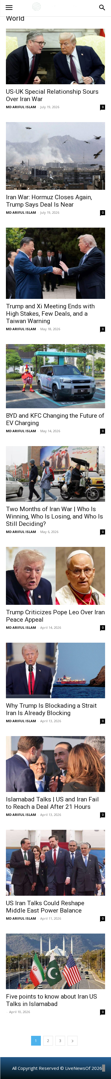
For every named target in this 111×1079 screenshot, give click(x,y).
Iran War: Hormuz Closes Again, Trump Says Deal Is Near (49, 201)
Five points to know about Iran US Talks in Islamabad (51, 1000)
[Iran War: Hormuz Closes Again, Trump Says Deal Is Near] (55, 155)
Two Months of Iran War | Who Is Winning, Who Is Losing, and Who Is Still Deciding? (54, 516)
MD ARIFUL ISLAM (21, 107)
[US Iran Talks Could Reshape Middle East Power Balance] (55, 863)
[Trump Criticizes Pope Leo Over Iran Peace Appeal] (55, 576)
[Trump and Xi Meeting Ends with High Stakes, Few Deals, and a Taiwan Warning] (55, 263)
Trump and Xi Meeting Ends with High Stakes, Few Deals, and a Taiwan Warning (50, 314)
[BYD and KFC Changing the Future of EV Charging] (55, 376)
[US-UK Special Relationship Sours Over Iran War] (55, 56)
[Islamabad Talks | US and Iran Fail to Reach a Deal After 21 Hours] (55, 764)
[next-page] (72, 1041)
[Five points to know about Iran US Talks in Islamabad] (55, 961)
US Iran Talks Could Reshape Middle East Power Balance (45, 907)
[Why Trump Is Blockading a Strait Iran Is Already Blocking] (55, 670)
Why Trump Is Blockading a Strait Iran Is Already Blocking (51, 709)
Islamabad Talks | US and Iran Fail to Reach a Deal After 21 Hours (52, 803)
